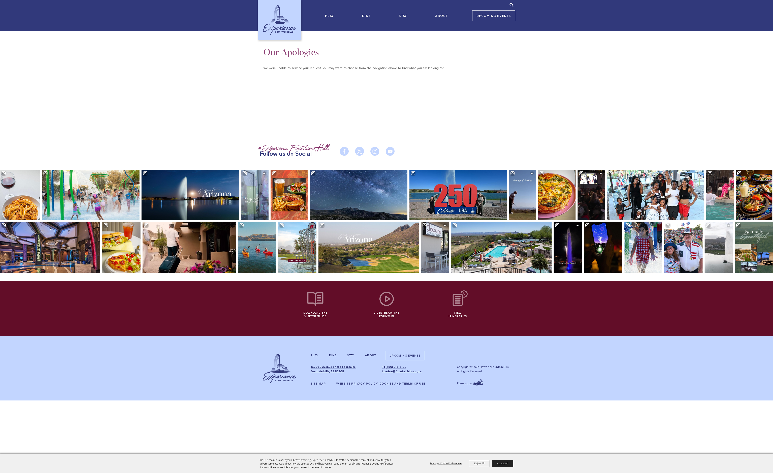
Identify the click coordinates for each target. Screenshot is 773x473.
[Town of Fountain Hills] (279, 20)
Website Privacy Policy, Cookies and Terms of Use (380, 383)
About (441, 16)
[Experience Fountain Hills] (279, 369)
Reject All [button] (479, 463)
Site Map (318, 383)
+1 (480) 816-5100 (394, 367)
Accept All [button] (502, 463)
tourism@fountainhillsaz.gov (402, 371)
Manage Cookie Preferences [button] (446, 463)
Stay (403, 16)
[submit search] (511, 5)
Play (329, 16)
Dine (366, 16)
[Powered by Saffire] (478, 382)
